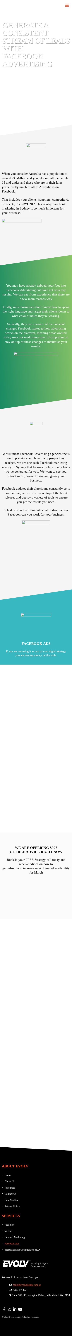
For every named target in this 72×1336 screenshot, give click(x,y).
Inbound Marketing (15, 1237)
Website (9, 1231)
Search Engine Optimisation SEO (22, 1249)
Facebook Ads (12, 1243)
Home (8, 1175)
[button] (67, 5)
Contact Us (10, 1194)
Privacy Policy (12, 1206)
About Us (10, 1181)
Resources (10, 1187)
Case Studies (11, 1200)
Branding (9, 1225)
